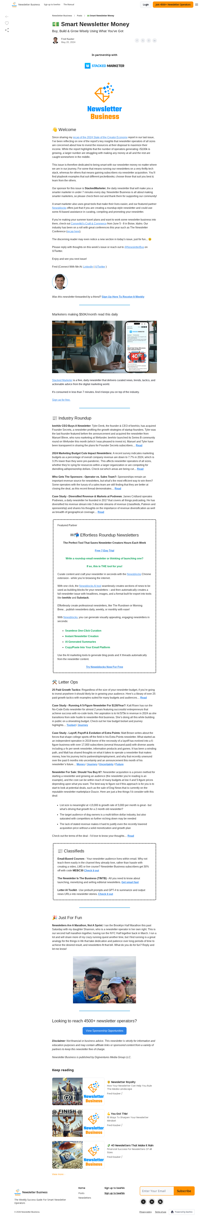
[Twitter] (143, 1201)
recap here (73, 231)
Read (131, 835)
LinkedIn (88, 266)
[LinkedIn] (151, 1201)
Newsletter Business (62, 15)
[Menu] (197, 4)
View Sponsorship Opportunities (104, 1030)
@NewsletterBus (134, 247)
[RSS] (160, 1201)
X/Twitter (100, 266)
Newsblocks (59, 207)
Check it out (91, 870)
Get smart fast (130, 882)
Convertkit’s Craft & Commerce (89, 223)
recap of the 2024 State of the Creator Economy (100, 137)
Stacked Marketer (62, 380)
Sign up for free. (61, 399)
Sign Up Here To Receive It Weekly (123, 296)
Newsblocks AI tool (90, 586)
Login (146, 4)
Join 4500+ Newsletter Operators (173, 4)
